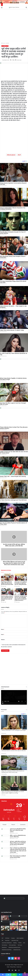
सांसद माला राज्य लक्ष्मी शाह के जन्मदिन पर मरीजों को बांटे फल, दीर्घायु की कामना (21, 583)
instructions (7, 940)
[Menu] (1, 7)
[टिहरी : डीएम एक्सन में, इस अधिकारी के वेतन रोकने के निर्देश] (5, 857)
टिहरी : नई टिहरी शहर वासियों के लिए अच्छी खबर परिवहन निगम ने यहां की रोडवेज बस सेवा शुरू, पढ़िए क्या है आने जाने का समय (18, 850)
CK (22, 964)
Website (3, 639)
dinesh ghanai (11, 155)
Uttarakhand (4, 947)
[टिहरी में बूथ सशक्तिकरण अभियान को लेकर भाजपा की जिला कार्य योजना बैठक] (7, 577)
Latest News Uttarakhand (6, 942)
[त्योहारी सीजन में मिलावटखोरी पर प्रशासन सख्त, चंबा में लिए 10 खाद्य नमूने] (23, 917)
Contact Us (18, 966)
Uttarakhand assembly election (14, 947)
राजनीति (7, 45)
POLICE (19, 942)
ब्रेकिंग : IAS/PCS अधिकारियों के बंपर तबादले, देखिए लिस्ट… (18, 836)
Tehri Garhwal (4, 945)
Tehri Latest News (12, 945)
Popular (4, 824)
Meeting (15, 942)
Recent (13, 824)
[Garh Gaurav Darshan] (14, 7)
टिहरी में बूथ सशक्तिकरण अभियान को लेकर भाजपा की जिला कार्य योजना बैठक (7, 583)
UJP (20, 155)
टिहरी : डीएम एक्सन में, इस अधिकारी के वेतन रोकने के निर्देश (18, 856)
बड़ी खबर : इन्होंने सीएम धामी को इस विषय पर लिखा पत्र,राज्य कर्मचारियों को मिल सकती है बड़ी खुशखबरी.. (18, 843)
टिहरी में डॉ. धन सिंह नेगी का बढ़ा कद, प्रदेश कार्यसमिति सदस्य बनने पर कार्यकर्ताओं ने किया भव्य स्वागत (21, 598)
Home (3, 43)
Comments (22, 824)
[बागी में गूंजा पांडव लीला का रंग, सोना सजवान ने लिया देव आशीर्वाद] (5, 923)
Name (2, 629)
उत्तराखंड (7, 43)
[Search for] (26, 7)
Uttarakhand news (16, 949)
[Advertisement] (14, 24)
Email (2, 634)
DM (2, 940)
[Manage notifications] (25, 973)
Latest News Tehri (14, 940)
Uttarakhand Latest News (6, 949)
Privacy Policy (13, 966)
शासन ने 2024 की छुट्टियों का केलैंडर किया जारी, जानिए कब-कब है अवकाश (18, 830)
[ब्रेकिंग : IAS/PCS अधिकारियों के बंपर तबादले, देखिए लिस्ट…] (5, 837)
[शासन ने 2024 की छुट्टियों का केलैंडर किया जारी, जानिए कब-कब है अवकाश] (5, 830)
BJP (2, 938)
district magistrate (20, 938)
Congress (13, 938)
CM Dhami (7, 938)
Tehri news (20, 945)
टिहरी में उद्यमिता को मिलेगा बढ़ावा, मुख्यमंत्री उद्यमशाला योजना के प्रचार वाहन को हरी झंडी (7, 598)
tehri (24, 942)
